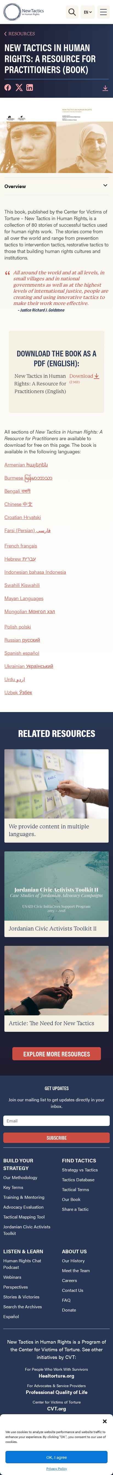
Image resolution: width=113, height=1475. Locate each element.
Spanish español (21, 652)
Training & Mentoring (23, 1197)
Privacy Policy (56, 1468)
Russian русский (22, 639)
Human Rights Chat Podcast (22, 1263)
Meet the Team (76, 1270)
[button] (105, 1421)
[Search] (72, 12)
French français (20, 545)
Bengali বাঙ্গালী (17, 490)
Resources (22, 33)
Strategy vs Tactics (80, 1169)
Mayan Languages (23, 598)
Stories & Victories (21, 1296)
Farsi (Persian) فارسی (27, 530)
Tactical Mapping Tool (24, 1217)
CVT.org (56, 1408)
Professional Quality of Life (56, 1391)
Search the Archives (22, 1306)
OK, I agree (56, 1457)
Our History (73, 1260)
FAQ (66, 1300)
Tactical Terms (75, 1189)
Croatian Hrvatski (22, 517)
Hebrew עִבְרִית (20, 558)
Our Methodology (20, 1177)
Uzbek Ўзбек (18, 692)
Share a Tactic (75, 1209)
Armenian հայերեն (26, 464)
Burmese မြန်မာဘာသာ (28, 477)
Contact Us (72, 1290)
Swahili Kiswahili (22, 584)
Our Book (71, 1199)
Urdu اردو (14, 679)
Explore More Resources (56, 1053)
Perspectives (15, 1287)
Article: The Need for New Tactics (51, 1023)
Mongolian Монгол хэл (29, 611)
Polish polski (17, 626)
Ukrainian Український (28, 665)
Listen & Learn (23, 1251)
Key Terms (13, 1187)
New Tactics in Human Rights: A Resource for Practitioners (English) (53, 383)
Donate (69, 1310)
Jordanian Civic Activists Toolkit (26, 1229)
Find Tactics (79, 1160)
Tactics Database (78, 1179)
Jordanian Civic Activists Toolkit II (53, 929)
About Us (74, 1251)
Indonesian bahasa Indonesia (35, 571)
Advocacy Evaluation (23, 1207)
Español (11, 1316)
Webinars (12, 1277)
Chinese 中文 (18, 503)
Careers (69, 1280)
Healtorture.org (56, 1375)
